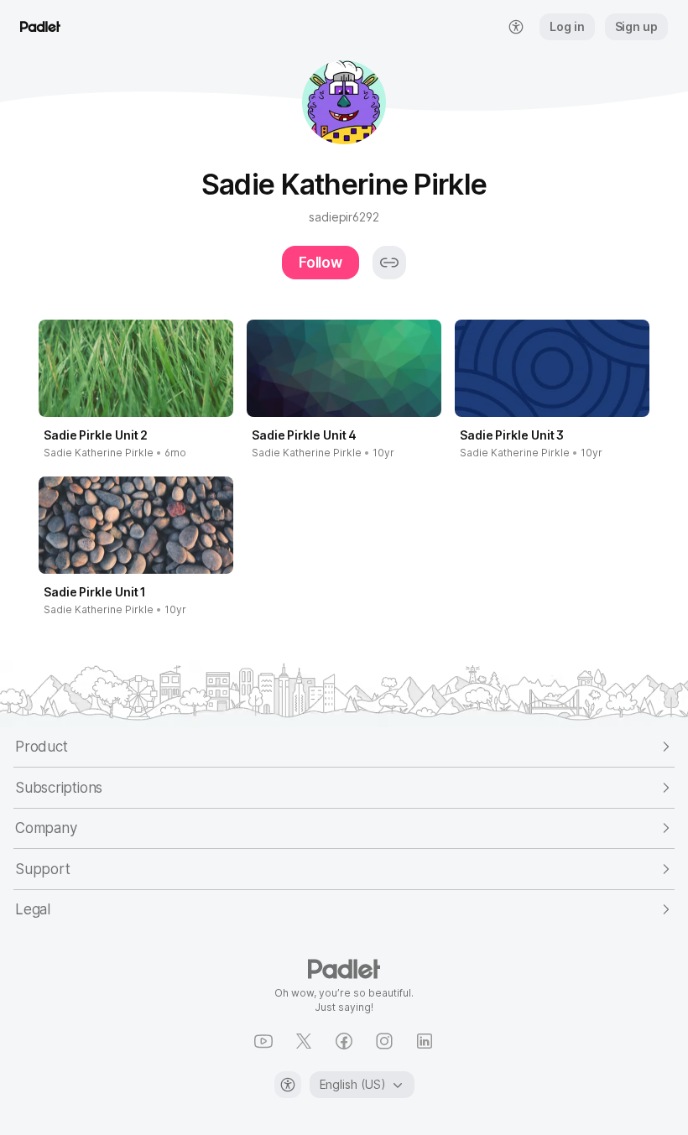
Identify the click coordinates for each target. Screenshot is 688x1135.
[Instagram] (384, 1041)
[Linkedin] (424, 1041)
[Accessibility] (287, 1084)
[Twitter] (304, 1041)
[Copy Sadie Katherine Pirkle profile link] (389, 262)
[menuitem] (516, 26)
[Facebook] (344, 1041)
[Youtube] (263, 1041)
